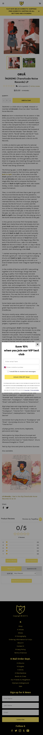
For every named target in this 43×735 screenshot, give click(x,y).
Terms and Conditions (35, 390)
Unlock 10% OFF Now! (21, 377)
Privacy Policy (26, 390)
